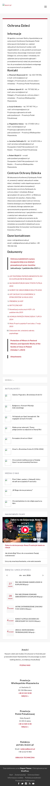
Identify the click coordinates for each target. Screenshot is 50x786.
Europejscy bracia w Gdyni (22, 438)
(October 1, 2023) (17, 350)
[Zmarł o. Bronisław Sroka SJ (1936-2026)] (8, 452)
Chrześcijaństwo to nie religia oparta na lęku (27, 502)
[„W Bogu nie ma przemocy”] (8, 493)
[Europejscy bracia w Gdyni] (8, 441)
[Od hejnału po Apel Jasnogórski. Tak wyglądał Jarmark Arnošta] (8, 419)
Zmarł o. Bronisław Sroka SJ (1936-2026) (27, 449)
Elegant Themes (25, 768)
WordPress (25, 771)
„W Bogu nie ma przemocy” (22, 490)
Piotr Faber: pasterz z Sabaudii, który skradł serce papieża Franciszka (26, 480)
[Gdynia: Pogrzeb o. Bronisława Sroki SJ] (8, 397)
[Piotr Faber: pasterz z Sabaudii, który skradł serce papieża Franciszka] (8, 482)
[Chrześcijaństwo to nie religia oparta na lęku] (8, 504)
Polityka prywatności (33, 778)
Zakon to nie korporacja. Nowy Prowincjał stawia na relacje (25, 546)
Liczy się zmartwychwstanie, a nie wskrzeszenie (23, 561)
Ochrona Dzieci (33, 775)
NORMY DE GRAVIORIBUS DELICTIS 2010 (25, 290)
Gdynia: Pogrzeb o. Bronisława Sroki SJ (27, 395)
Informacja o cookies (15, 778)
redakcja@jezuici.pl (27, 749)
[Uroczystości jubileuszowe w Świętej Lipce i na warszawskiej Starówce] (8, 462)
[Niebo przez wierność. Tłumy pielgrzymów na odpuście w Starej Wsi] (8, 430)
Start (11, 775)
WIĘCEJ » (25, 696)
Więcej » (25, 584)
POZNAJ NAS (25, 665)
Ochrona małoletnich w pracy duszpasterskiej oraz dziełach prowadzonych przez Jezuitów (22, 262)
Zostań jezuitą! (20, 775)
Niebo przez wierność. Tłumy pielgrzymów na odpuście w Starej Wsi (26, 428)
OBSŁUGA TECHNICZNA (25, 757)
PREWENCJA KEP (16, 301)
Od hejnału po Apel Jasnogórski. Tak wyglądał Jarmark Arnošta (25, 417)
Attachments (15, 356)
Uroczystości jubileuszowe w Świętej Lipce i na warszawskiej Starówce (26, 461)
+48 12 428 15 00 (25, 724)
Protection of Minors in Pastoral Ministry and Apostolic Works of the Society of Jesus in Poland (25, 343)
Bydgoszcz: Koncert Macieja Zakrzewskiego (23, 406)
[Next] (42, 575)
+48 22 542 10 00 (25, 693)
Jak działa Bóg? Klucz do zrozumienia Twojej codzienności (22, 554)
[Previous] (7, 575)
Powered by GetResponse (25, 781)
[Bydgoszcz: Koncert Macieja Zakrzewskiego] (8, 408)
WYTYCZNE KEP (15, 305)
